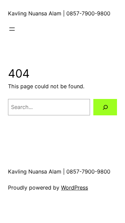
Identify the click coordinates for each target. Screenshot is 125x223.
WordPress (74, 187)
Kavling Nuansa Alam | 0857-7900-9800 (59, 13)
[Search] (105, 107)
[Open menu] (12, 29)
